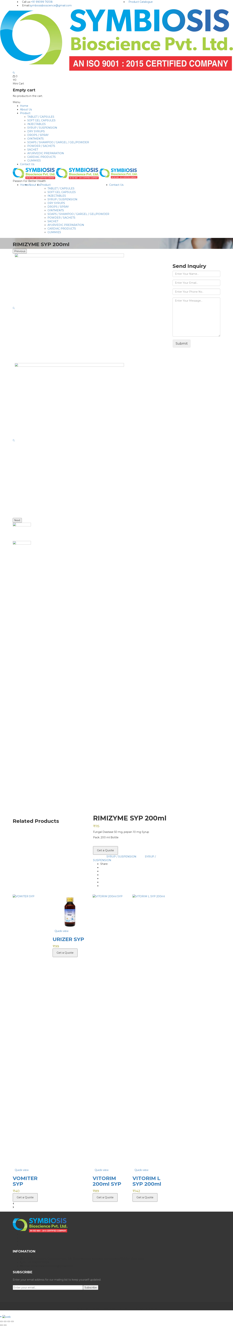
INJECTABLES (36, 124)
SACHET (32, 149)
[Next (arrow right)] (5, 1325)
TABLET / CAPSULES (40, 116)
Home (24, 105)
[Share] (8, 1321)
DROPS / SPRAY (38, 135)
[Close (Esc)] (12, 1321)
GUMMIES (34, 160)
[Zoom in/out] (1, 1321)
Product (25, 113)
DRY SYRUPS (36, 131)
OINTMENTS (35, 138)
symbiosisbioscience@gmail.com (51, 5)
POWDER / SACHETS (41, 146)
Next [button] (17, 520)
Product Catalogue (141, 1)
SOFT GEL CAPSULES (41, 120)
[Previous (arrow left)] (1, 1325)
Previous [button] (19, 251)
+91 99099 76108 (42, 1)
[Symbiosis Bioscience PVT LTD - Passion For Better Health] (116, 39)
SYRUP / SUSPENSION (42, 127)
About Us (26, 109)
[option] (90, 308)
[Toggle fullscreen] (5, 1321)
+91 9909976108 (185, 257)
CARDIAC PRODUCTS (41, 157)
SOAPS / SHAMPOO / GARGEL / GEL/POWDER (58, 142)
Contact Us (27, 164)
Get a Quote (105, 850)
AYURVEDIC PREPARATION (45, 153)
